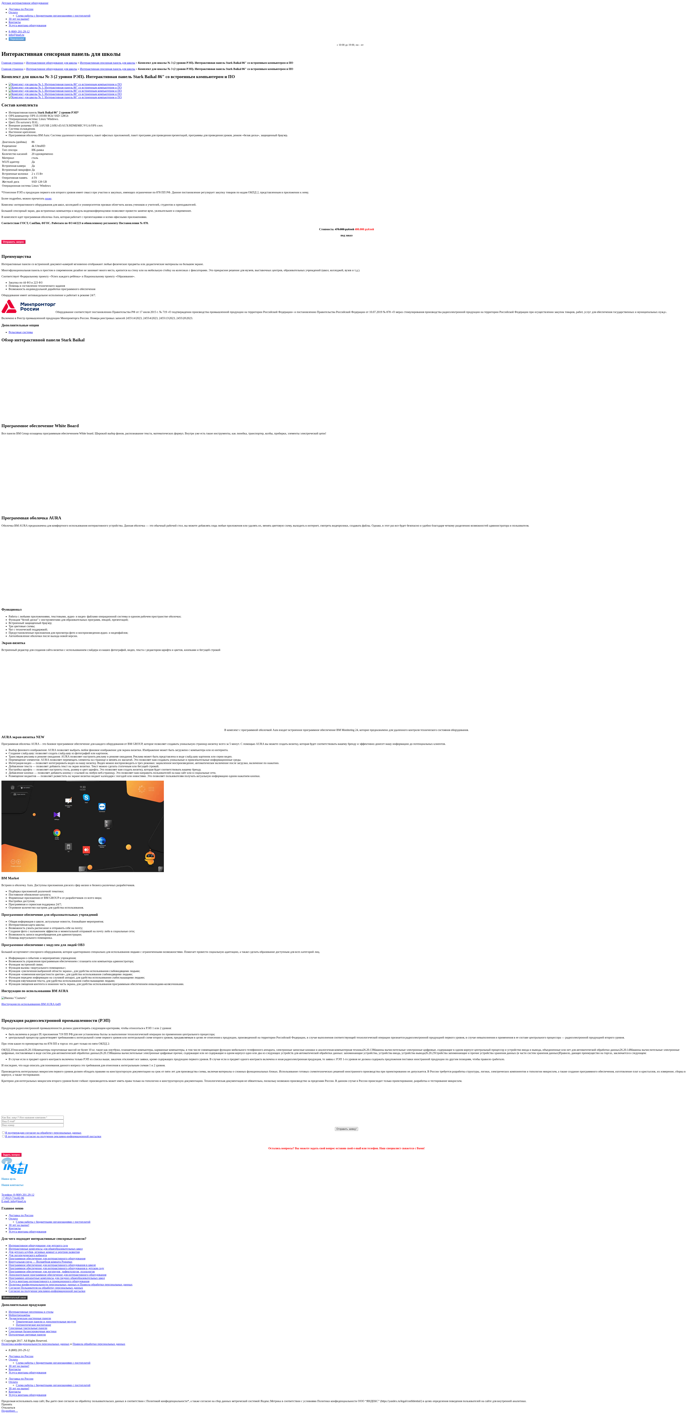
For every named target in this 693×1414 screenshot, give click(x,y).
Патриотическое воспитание (33, 1324)
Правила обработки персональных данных (99, 1344)
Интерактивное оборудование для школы (51, 62)
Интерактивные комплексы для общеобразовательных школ (46, 1248)
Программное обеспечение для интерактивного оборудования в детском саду (56, 1268)
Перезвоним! (17, 39)
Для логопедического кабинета (28, 1255)
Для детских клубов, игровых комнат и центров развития (44, 1252)
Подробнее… (9, 1410)
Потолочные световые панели (27, 1334)
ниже (48, 198)
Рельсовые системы (21, 332)
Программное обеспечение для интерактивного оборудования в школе (52, 1265)
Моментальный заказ (14, 1297)
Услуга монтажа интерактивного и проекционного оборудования (49, 1281)
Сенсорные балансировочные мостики (32, 1331)
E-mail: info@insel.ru (13, 1201)
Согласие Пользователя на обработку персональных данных (46, 1287)
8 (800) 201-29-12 (19, 31)
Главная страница (12, 62)
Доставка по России (21, 9)
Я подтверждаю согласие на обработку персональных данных (43, 1132)
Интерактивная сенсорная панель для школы (107, 62)
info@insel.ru (16, 34)
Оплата (13, 12)
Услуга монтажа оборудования (27, 25)
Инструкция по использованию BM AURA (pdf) (31, 1004)
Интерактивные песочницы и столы (31, 1311)
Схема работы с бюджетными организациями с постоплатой (53, 15)
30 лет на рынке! (19, 18)
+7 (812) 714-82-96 (12, 1198)
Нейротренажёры (19, 1315)
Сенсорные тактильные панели (28, 1328)
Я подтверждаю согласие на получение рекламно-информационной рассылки (53, 1136)
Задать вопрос (11, 1154)
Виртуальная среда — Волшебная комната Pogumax (40, 1261)
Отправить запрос (13, 242)
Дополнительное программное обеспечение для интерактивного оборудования (57, 1274)
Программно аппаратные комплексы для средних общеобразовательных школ (57, 1278)
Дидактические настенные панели (30, 1318)
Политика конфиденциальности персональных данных (35, 1344)
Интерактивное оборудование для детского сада (38, 1245)
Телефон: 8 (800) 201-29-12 (17, 1194)
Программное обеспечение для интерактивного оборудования (47, 1258)
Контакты (15, 22)
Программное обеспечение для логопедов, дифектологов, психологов (52, 1271)
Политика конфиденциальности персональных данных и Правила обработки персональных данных (70, 1284)
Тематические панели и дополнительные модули (46, 1321)
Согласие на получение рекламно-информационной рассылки (47, 1291)
